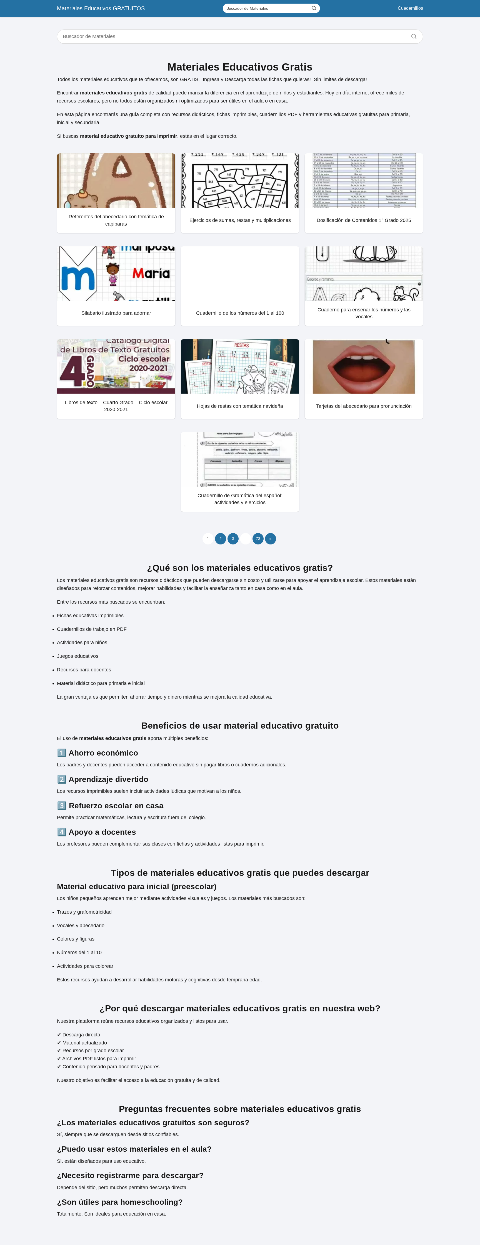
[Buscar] (314, 8)
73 (258, 538)
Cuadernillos (410, 8)
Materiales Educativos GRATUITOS (101, 8)
